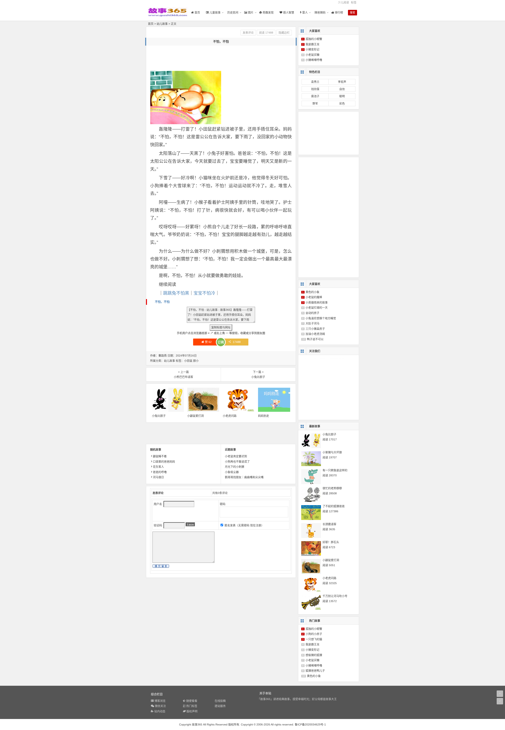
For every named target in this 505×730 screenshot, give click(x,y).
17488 (237, 341)
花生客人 (158, 466)
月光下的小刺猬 (234, 466)
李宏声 (342, 81)
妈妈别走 (263, 415)
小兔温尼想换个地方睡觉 (321, 318)
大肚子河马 (312, 323)
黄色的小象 (312, 292)
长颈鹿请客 (329, 524)
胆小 (196, 360)
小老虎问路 (230, 415)
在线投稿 (220, 700)
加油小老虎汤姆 (315, 333)
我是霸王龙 (312, 44)
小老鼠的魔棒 (314, 297)
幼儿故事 (162, 23)
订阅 (221, 342)
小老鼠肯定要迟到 (236, 456)
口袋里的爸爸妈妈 (164, 461)
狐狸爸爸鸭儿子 (315, 670)
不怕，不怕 (162, 301)
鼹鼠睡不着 (160, 456)
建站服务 (220, 705)
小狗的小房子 (314, 633)
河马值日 (158, 477)
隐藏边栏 (284, 32)
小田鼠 (188, 360)
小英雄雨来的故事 (317, 302)
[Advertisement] (222, 58)
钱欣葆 (315, 89)
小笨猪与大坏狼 (332, 452)
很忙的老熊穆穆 (332, 488)
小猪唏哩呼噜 (314, 59)
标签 (353, 2)
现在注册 (255, 525)
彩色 (342, 103)
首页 (150, 23)
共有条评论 (220, 492)
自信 (342, 89)
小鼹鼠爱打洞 (195, 415)
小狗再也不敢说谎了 (237, 461)
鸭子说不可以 (315, 339)
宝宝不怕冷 (204, 293)
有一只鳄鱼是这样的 (335, 470)
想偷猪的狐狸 (314, 655)
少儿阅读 (343, 2)
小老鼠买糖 (312, 54)
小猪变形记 (312, 49)
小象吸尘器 (232, 472)
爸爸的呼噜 (160, 472)
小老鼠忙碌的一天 (317, 307)
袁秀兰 (315, 81)
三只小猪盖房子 (315, 328)
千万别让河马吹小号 (335, 596)
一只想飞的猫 (314, 639)
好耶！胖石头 (331, 542)
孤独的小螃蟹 (314, 38)
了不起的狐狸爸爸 (334, 506)
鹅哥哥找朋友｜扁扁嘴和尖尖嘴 (244, 477)
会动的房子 (312, 312)
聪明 (342, 96)
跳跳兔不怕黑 (176, 293)
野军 (315, 103)
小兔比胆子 (159, 415)
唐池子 (315, 96)
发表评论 (248, 32)
